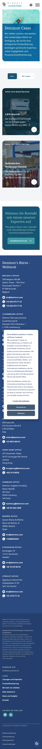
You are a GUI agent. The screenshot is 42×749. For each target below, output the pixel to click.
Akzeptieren (21, 407)
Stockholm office (12, 547)
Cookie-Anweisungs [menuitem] (8, 736)
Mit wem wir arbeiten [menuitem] (11, 688)
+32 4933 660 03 (13, 441)
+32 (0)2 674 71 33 (14, 301)
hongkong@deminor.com (18, 468)
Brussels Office (10, 276)
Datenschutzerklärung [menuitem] (9, 733)
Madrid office (10, 516)
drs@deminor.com (14, 297)
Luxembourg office (12, 314)
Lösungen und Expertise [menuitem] (12, 679)
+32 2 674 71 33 (12, 596)
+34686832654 (12, 539)
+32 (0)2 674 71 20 (14, 306)
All (12, 76)
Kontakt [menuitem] (5, 700)
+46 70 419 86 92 (13, 567)
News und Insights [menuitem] (9, 696)
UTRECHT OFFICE (10, 576)
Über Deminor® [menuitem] (8, 692)
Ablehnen (21, 413)
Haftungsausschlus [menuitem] (8, 740)
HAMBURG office (10, 482)
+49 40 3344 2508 (13, 508)
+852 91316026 (12, 472)
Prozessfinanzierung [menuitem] (10, 683)
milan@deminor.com (15, 437)
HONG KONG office (12, 450)
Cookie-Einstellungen (21, 401)
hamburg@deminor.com (17, 503)
